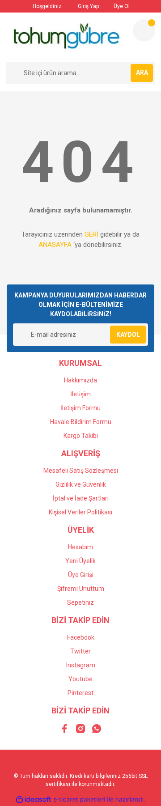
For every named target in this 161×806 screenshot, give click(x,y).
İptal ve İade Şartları (81, 498)
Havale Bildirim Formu (80, 421)
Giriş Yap (87, 6)
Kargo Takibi (81, 435)
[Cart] (144, 30)
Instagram (80, 665)
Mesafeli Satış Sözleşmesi (80, 470)
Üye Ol (121, 6)
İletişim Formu (80, 407)
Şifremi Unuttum (80, 588)
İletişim (80, 394)
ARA (142, 72)
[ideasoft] (33, 799)
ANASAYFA (55, 245)
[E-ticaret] (79, 799)
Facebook (80, 637)
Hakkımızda (80, 380)
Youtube (80, 679)
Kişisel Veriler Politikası (80, 512)
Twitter (80, 651)
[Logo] (65, 37)
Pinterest (80, 692)
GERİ (91, 234)
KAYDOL (128, 334)
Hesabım (80, 547)
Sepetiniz (80, 602)
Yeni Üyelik (80, 560)
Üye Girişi (80, 574)
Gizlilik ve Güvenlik (80, 484)
